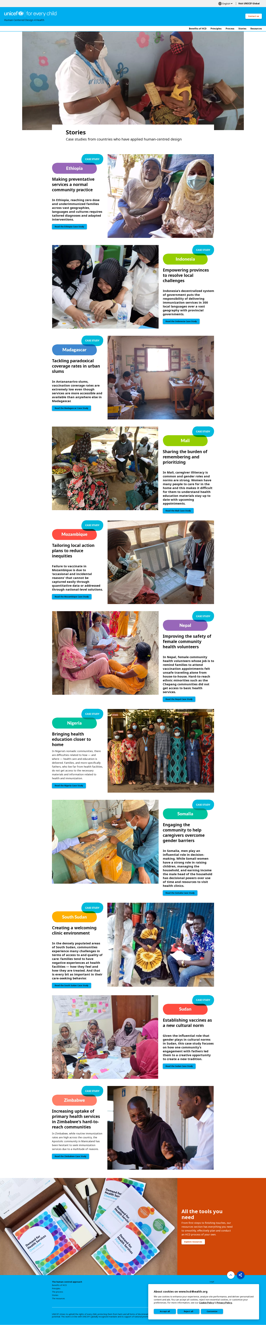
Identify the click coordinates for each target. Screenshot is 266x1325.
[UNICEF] (30, 13)
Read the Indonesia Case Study (181, 321)
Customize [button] (212, 1311)
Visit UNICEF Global (249, 3)
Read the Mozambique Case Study (72, 596)
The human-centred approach (67, 1282)
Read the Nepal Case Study (179, 699)
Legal (212, 1281)
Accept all (165, 1311)
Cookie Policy (206, 1302)
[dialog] (203, 1301)
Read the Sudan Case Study (179, 1066)
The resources (58, 1298)
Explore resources (193, 1241)
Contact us (253, 16)
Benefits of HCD (59, 1285)
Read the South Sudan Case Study (71, 985)
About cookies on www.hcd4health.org (181, 1291)
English (225, 3)
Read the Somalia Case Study (180, 893)
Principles (56, 1288)
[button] (241, 1275)
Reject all (188, 1311)
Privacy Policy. (224, 1302)
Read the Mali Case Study (178, 510)
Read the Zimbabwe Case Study (70, 1156)
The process (57, 1292)
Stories (55, 1295)
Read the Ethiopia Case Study (69, 226)
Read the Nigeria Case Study (69, 785)
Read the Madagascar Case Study (71, 408)
